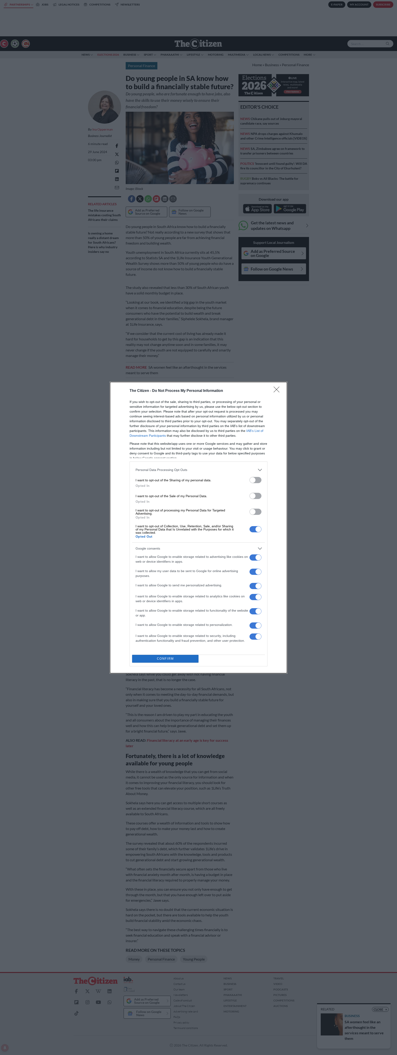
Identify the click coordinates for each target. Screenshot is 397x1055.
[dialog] (198, 527)
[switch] (255, 480)
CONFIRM (165, 658)
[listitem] (198, 470)
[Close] (278, 391)
